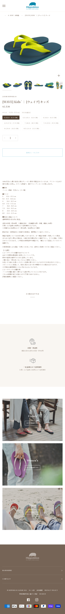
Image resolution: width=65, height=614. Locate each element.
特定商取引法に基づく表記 (28, 594)
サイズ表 (32, 590)
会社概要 (40, 590)
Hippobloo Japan (16, 590)
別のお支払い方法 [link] (8, 170)
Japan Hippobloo (9, 97)
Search (42, 594)
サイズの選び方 (26, 112)
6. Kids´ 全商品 (13, 15)
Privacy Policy (51, 590)
